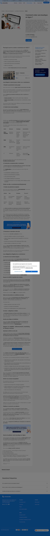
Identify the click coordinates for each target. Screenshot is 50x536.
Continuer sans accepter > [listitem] (17, 269)
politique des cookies (29, 267)
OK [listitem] (31, 271)
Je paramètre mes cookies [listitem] (18, 271)
